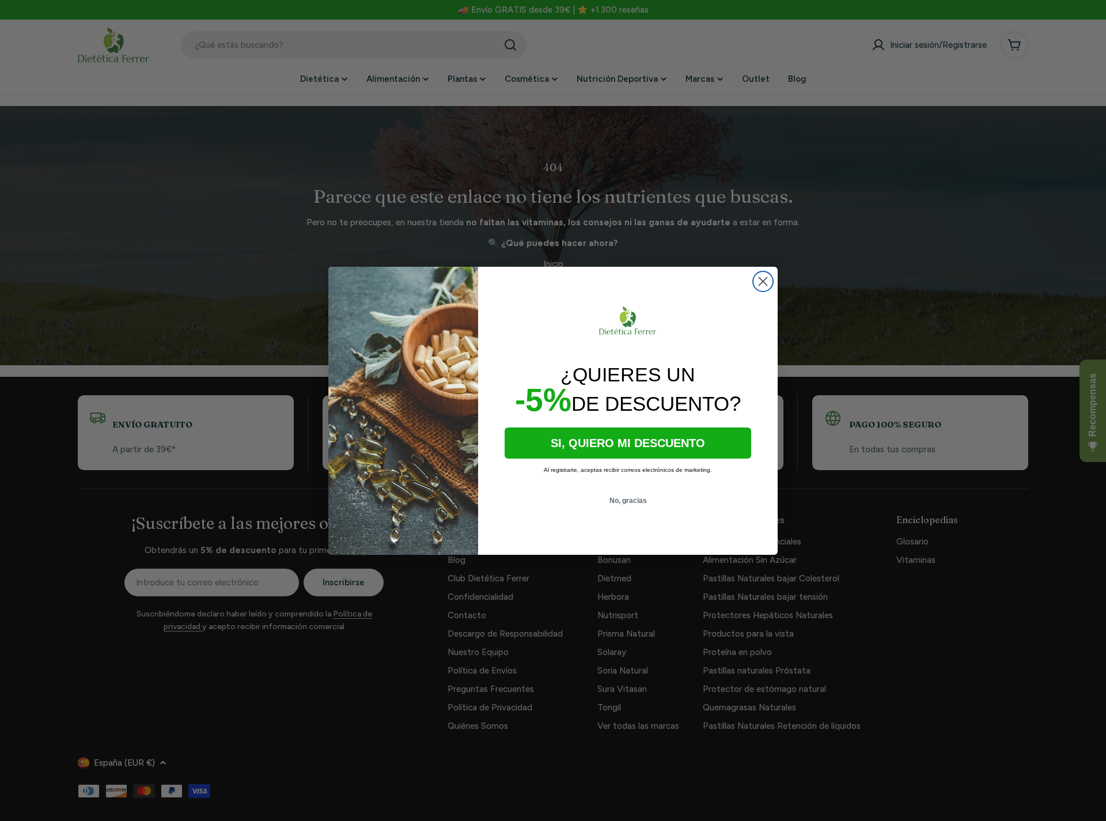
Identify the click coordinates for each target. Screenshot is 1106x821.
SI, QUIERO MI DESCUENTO (628, 443)
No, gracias (628, 501)
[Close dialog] (763, 281)
